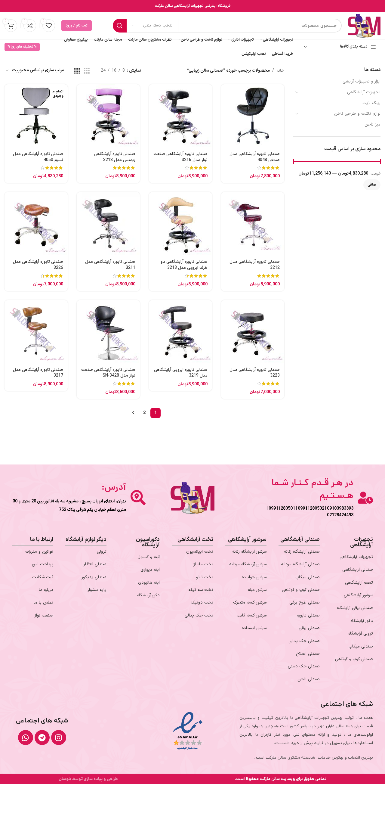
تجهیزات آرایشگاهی (363, 92)
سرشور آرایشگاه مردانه (247, 564)
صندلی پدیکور (94, 577)
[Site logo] (364, 25)
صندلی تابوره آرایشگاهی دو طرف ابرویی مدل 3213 (184, 265)
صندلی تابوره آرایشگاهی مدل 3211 (110, 265)
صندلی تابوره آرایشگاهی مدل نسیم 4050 (38, 157)
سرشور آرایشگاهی (358, 595)
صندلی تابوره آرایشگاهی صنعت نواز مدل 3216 (180, 157)
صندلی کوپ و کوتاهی (354, 659)
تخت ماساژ (203, 564)
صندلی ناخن (308, 679)
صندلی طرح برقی (304, 602)
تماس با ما (43, 602)
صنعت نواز (44, 615)
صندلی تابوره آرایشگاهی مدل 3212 (254, 265)
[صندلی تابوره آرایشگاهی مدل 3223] (252, 331)
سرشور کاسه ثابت (251, 615)
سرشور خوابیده (254, 577)
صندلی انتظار (95, 564)
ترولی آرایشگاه (360, 633)
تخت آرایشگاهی (359, 582)
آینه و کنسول (148, 557)
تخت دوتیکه (201, 602)
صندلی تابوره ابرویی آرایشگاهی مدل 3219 (181, 373)
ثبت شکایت (42, 577)
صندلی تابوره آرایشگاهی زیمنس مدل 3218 (114, 157)
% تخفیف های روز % (22, 46)
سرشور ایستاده (254, 628)
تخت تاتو (204, 577)
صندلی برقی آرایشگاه (355, 608)
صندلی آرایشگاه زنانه (302, 551)
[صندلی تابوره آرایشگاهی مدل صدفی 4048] (252, 116)
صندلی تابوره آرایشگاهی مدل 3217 (38, 373)
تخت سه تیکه (200, 590)
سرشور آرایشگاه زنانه (249, 551)
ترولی (101, 551)
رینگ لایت (371, 103)
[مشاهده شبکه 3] (87, 71)
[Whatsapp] (25, 737)
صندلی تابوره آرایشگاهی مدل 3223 (254, 373)
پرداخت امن (42, 564)
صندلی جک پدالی (304, 641)
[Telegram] (42, 737)
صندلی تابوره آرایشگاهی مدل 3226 (38, 265)
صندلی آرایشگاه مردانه (300, 564)
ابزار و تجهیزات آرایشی (361, 81)
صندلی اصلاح (308, 654)
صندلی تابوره (308, 615)
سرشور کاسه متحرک (249, 602)
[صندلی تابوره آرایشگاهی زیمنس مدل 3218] (108, 116)
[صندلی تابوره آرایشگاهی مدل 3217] (36, 331)
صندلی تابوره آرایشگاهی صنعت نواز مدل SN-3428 (108, 373)
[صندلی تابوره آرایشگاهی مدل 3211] (108, 223)
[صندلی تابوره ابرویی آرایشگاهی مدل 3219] (180, 331)
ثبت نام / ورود (77, 25)
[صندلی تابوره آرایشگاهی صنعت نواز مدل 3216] (180, 116)
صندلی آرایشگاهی (357, 570)
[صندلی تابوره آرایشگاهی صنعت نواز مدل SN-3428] (108, 331)
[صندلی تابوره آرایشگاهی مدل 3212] (252, 223)
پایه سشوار (97, 590)
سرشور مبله (257, 590)
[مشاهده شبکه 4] (77, 71)
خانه (280, 70)
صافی (372, 185)
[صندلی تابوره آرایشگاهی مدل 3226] (36, 223)
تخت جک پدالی (199, 615)
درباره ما (46, 590)
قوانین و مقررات (39, 551)
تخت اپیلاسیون (199, 551)
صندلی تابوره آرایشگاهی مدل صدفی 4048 (254, 157)
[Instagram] (58, 737)
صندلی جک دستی (304, 666)
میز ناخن (372, 124)
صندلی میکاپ (361, 646)
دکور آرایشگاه (361, 621)
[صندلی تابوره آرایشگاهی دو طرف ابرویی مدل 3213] (180, 223)
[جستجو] (120, 26)
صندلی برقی (309, 628)
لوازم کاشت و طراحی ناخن (357, 113)
